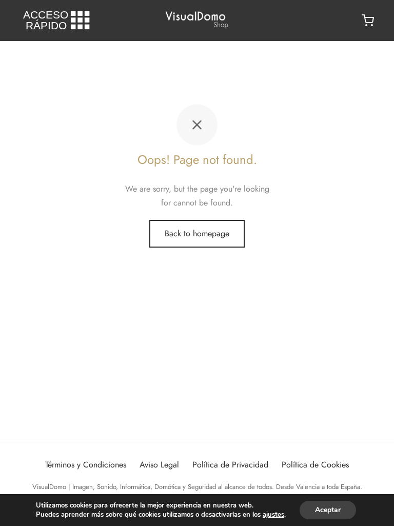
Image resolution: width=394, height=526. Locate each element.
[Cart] (368, 20)
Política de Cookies (315, 465)
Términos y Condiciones (85, 465)
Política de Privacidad (230, 465)
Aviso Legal (159, 465)
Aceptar (328, 510)
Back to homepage (197, 233)
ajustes (273, 514)
